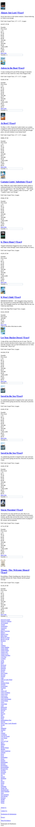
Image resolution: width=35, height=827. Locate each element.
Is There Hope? (11, 242)
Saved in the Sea (12, 396)
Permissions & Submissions (8, 814)
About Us (3, 807)
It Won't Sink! (11, 297)
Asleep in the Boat (12, 68)
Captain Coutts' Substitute (16, 182)
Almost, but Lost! (12, 13)
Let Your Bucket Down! (15, 337)
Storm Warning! (12, 510)
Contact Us (4, 811)
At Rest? (8, 123)
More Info (3, 53)
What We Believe (6, 820)
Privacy (3, 817)
